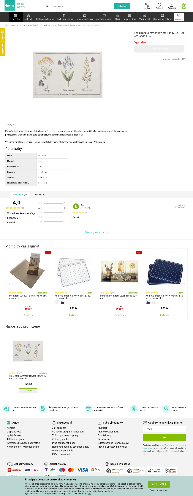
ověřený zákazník (182, 206)
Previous (9, 284)
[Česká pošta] (27, 469)
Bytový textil (16, 25)
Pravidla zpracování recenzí (112, 447)
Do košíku (28, 315)
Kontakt (11, 428)
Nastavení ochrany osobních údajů (70, 447)
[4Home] (7, 25)
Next (184, 284)
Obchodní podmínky (63, 450)
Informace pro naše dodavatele (23, 443)
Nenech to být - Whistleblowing (23, 447)
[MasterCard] (71, 469)
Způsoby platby (60, 439)
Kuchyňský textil (31, 25)
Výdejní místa (14, 435)
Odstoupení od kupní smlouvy (113, 443)
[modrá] (62, 302)
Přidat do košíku (159, 48)
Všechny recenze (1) (96, 232)
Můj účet (102, 428)
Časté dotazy (105, 435)
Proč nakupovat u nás (63, 443)
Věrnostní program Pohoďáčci (68, 432)
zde (89, 493)
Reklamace (103, 439)
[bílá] (57, 302)
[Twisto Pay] (50, 469)
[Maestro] (62, 469)
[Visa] (82, 469)
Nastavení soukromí (104, 491)
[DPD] (37, 469)
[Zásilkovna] (14, 469)
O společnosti (14, 432)
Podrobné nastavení (158, 490)
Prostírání (46, 25)
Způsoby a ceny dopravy (65, 435)
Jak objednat (59, 428)
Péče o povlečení (61, 454)
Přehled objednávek (108, 432)
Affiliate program (16, 439)
